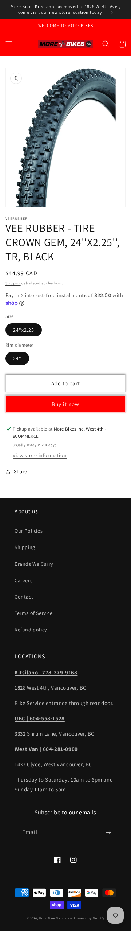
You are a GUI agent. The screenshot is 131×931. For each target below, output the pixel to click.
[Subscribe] (108, 832)
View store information (40, 455)
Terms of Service (34, 613)
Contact (24, 596)
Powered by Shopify (89, 918)
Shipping (13, 283)
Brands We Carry (34, 564)
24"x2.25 (23, 330)
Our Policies (29, 530)
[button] (9, 44)
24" (17, 358)
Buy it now (65, 404)
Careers (23, 580)
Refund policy (31, 629)
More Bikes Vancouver (55, 918)
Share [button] (20, 471)
